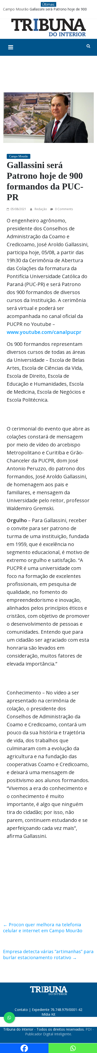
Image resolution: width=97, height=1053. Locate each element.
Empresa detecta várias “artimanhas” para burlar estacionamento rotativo (48, 954)
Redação (41, 209)
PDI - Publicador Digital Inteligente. (59, 1032)
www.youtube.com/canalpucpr (44, 332)
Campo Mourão (16, 9)
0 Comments (63, 209)
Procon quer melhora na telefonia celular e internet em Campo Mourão (42, 927)
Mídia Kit (48, 1014)
